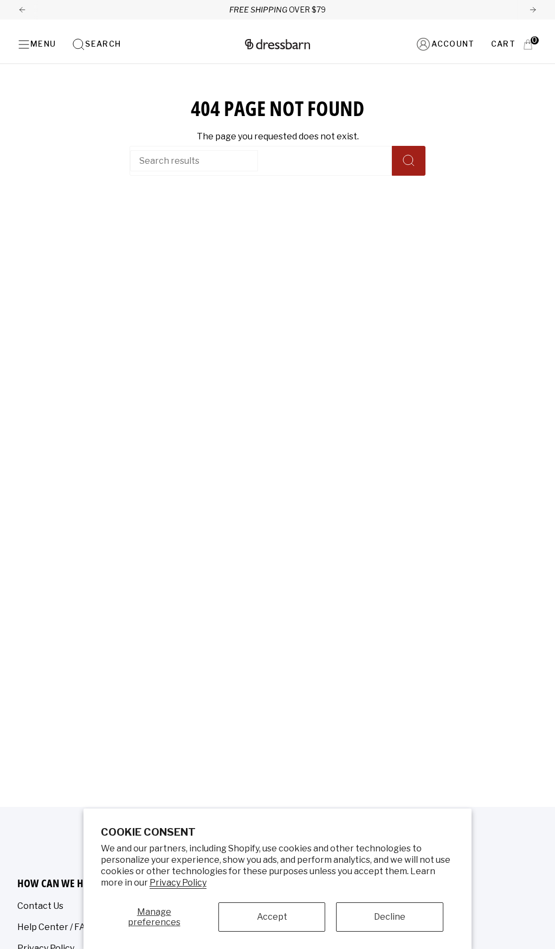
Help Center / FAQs (56, 927)
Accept (272, 917)
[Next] (533, 10)
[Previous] (22, 10)
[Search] (408, 161)
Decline (389, 917)
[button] (96, 44)
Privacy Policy (178, 882)
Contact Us (40, 906)
